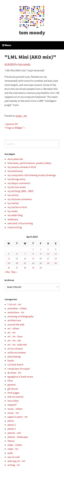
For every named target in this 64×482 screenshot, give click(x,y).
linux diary (13, 400)
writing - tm (13, 465)
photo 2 (11, 424)
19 (9, 263)
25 (56, 263)
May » (14, 272)
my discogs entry (16, 179)
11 (56, 253)
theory (11, 441)
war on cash (13, 457)
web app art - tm (16, 461)
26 (9, 267)
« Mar (7, 272)
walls (10, 453)
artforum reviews (16, 352)
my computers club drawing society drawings (31, 175)
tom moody (32, 32)
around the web (15, 324)
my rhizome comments (19, 199)
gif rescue (12, 388)
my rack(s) (13, 195)
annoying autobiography (20, 316)
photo (10, 420)
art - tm (11, 332)
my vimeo (12, 211)
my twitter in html (17, 207)
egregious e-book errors (20, 376)
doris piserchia (15, 159)
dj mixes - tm (14, 372)
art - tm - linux (15, 336)
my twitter (13, 203)
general (11, 384)
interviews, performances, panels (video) (29, 163)
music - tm (21, 115)
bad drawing (14, 356)
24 (48, 263)
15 (33, 258)
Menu (7, 45)
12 (9, 258)
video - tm (12, 449)
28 (25, 267)
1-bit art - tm (14, 304)
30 (41, 267)
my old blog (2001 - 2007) (20, 191)
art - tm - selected (17, 344)
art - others (13, 328)
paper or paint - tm (17, 416)
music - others (15, 409)
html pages (13, 392)
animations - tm (15, 312)
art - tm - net (14, 340)
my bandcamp (15, 171)
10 (48, 253)
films (10, 380)
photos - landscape (17, 437)
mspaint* (12, 404)
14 (25, 258)
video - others (14, 445)
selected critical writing (20, 223)
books (10, 360)
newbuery (12, 219)
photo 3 (11, 428)
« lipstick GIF (11, 124)
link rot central (15, 396)
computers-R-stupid (18, 368)
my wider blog (15, 215)
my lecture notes (16, 187)
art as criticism (15, 348)
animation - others (17, 308)
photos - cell (14, 433)
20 (17, 263)
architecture (14, 320)
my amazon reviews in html (21, 167)
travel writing (14, 227)
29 (33, 267)
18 (56, 258)
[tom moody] (32, 16)
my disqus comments (18, 183)
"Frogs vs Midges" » (14, 127)
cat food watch (15, 364)
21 (25, 263)
